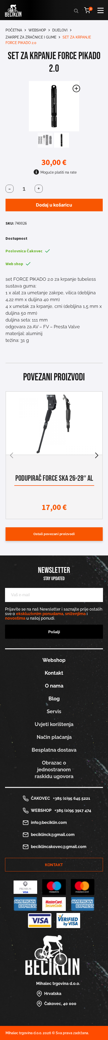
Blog (54, 699)
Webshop (37, 30)
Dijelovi (60, 30)
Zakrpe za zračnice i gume (31, 37)
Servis (54, 711)
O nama (54, 686)
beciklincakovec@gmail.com (58, 846)
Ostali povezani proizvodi (54, 534)
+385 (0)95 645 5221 (70, 798)
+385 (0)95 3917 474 (71, 810)
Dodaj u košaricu (54, 205)
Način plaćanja (54, 737)
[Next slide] (97, 455)
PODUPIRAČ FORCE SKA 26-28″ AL (54, 478)
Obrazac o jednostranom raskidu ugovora (54, 769)
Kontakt (54, 673)
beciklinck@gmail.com (53, 834)
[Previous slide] (12, 455)
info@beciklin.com (49, 822)
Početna (14, 30)
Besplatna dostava (54, 750)
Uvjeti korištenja (54, 724)
